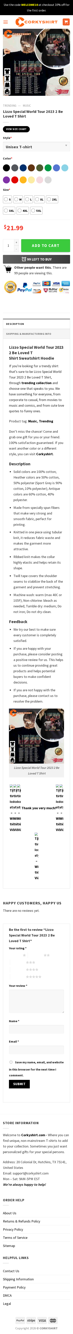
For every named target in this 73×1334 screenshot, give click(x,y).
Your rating (17, 948)
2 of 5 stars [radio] (36, 955)
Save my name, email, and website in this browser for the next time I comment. (36, 1068)
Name (14, 1021)
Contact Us (11, 1271)
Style (7, 138)
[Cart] (66, 22)
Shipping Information (18, 1279)
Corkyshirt (44, 454)
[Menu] (5, 22)
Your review (18, 986)
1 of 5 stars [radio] (15, 955)
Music (27, 105)
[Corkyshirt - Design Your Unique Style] (36, 22)
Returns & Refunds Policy (21, 1221)
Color (7, 158)
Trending (9, 105)
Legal (7, 1303)
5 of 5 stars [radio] (18, 976)
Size (6, 190)
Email (14, 1041)
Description (15, 324)
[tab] (36, 324)
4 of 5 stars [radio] (18, 969)
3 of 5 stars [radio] (18, 962)
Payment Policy (14, 1287)
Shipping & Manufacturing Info (28, 334)
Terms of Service (15, 1237)
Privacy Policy (13, 1229)
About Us (9, 1213)
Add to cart (46, 245)
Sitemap (9, 1245)
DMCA (7, 1295)
